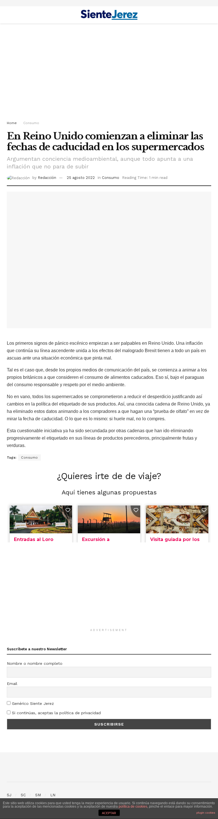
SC (23, 795)
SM (38, 795)
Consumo (31, 123)
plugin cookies (205, 812)
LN (52, 795)
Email (12, 683)
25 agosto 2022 (81, 178)
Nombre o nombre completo (34, 663)
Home (12, 123)
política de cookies (133, 806)
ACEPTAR (109, 813)
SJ (9, 795)
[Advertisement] (109, 71)
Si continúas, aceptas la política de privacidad (56, 713)
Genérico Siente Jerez (32, 703)
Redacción (47, 178)
